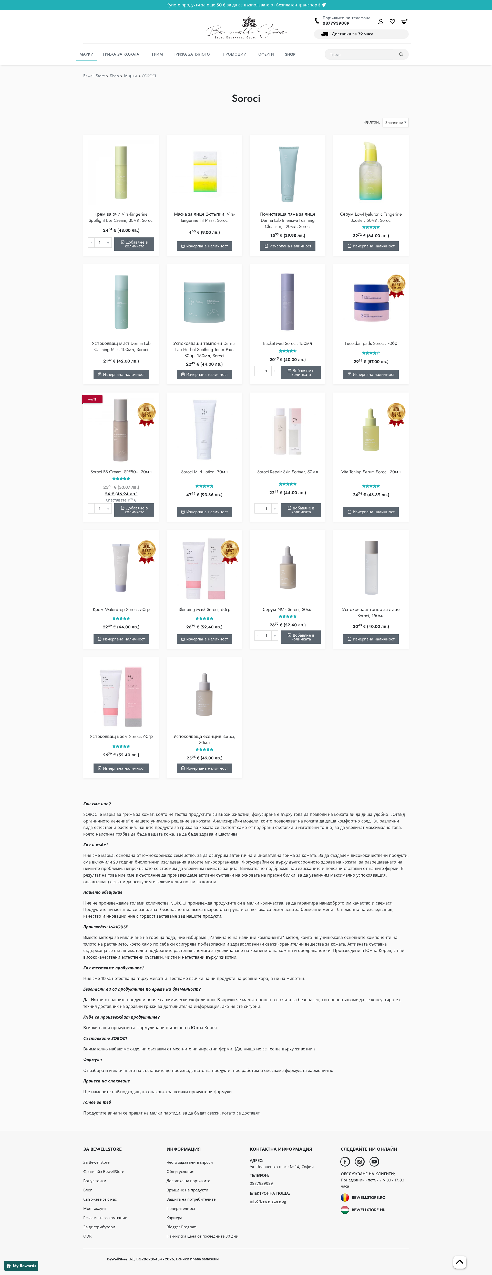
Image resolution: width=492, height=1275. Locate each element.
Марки (130, 76)
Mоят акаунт (95, 1208)
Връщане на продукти (187, 1189)
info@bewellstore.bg (268, 1201)
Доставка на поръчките (188, 1180)
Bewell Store (94, 76)
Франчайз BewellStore (103, 1171)
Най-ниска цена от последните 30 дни (203, 1236)
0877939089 (336, 23)
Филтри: (372, 122)
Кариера (174, 1217)
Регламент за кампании (105, 1217)
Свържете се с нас (100, 1199)
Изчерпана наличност (206, 246)
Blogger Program (182, 1226)
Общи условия (180, 1171)
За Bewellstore (96, 1162)
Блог (87, 1189)
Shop (114, 76)
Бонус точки (94, 1180)
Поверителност (181, 1208)
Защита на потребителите (191, 1199)
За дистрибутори (99, 1226)
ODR (87, 1236)
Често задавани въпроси (190, 1162)
